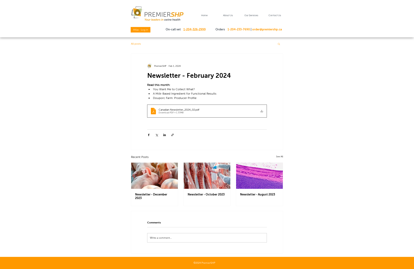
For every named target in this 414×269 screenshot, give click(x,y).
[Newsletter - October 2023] (207, 176)
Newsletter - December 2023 (151, 196)
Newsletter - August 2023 (257, 194)
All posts (136, 43)
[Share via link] (172, 134)
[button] (228, 15)
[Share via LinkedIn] (164, 134)
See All (279, 156)
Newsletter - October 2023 (206, 194)
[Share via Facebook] (148, 134)
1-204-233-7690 (239, 29)
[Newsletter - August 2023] (259, 176)
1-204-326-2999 (194, 29)
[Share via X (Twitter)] (156, 134)
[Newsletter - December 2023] (154, 176)
